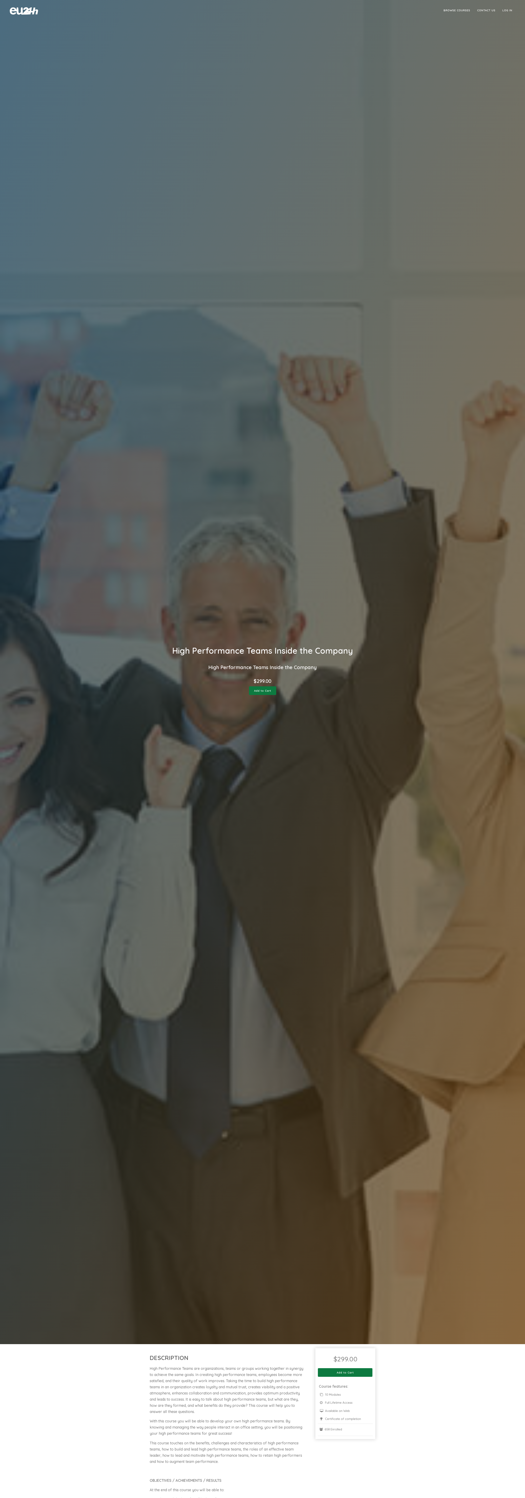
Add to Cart (262, 690)
